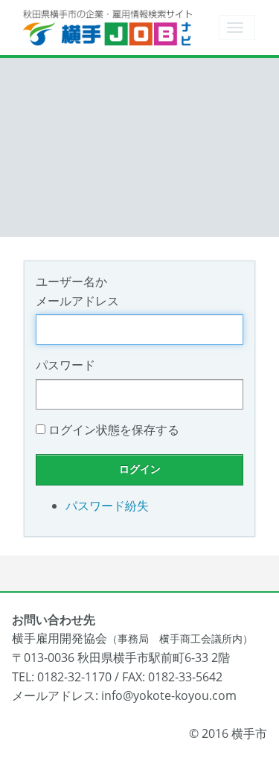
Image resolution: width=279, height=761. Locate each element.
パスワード (65, 365)
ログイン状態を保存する (113, 429)
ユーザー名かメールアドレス (77, 291)
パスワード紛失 (107, 505)
